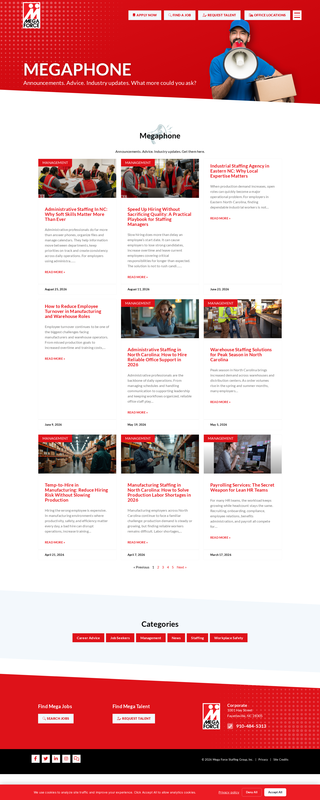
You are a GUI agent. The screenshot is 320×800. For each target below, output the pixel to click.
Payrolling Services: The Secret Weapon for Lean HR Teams (242, 487)
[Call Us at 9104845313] (230, 726)
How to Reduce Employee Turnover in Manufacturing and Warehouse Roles (73, 311)
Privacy (263, 759)
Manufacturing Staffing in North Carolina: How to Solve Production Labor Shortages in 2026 (159, 492)
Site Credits (280, 759)
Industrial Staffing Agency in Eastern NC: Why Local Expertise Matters (239, 170)
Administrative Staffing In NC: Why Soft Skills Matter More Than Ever (76, 214)
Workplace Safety (228, 638)
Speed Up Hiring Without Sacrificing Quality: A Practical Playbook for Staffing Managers (159, 216)
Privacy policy (229, 792)
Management (150, 638)
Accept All (275, 792)
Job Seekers (120, 638)
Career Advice (88, 638)
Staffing (197, 638)
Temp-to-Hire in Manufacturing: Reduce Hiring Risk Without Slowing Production (76, 492)
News (176, 638)
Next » (182, 567)
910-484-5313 (251, 726)
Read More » (55, 272)
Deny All (252, 792)
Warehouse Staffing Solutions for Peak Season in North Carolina (241, 354)
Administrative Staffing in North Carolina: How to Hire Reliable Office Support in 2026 (157, 357)
